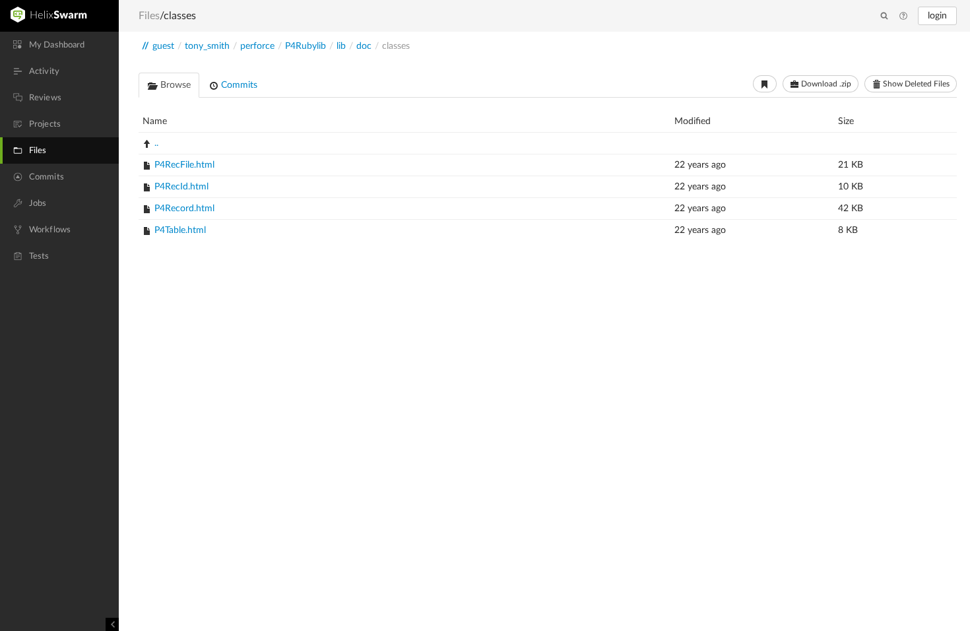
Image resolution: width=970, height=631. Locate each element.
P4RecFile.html (184, 165)
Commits (237, 85)
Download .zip (825, 84)
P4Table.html (180, 230)
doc (364, 46)
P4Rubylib (305, 46)
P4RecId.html (181, 186)
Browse (174, 85)
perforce (257, 46)
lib (341, 46)
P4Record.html (184, 208)
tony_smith (207, 46)
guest (163, 46)
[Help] (903, 16)
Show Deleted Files (915, 84)
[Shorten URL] (765, 83)
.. (156, 143)
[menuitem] (59, 45)
